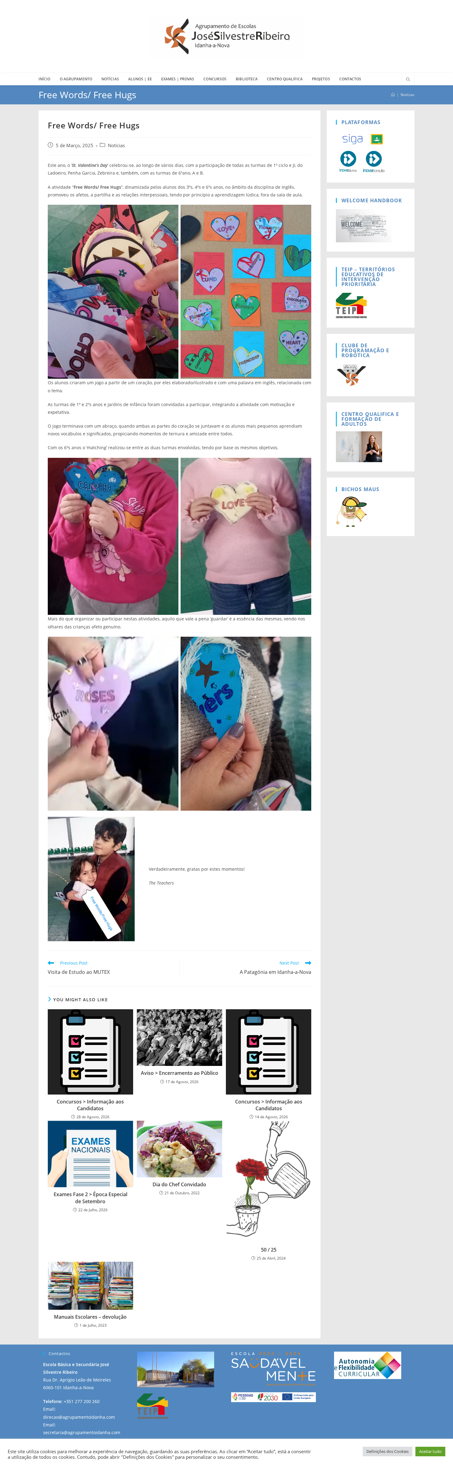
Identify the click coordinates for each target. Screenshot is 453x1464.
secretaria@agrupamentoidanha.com (81, 1432)
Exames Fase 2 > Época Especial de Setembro (90, 1197)
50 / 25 (268, 1249)
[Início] (393, 94)
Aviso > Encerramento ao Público (179, 1073)
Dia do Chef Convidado (179, 1184)
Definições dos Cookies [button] (387, 1451)
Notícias (407, 94)
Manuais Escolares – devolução (90, 1316)
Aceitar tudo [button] (430, 1451)
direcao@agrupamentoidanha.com (79, 1417)
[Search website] (408, 79)
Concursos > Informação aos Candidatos (90, 1105)
